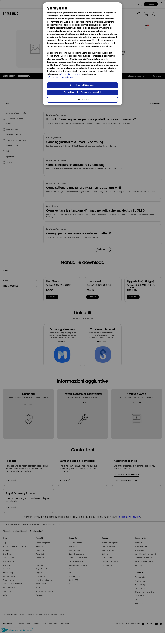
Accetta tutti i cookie (82, 85)
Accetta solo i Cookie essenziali (82, 92)
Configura (83, 100)
